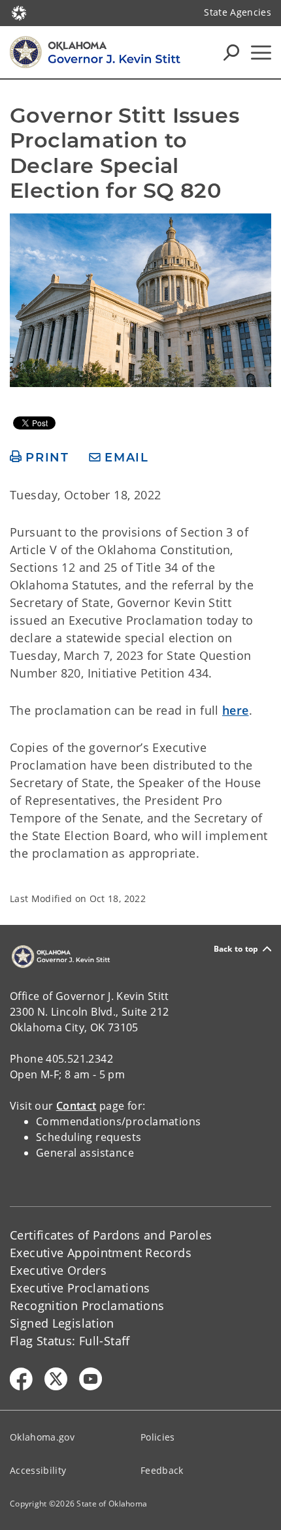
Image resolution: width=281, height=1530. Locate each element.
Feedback (162, 1470)
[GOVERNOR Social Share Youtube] (90, 1378)
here (235, 710)
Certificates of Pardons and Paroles (111, 1235)
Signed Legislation (62, 1323)
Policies (157, 1437)
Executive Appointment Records (100, 1252)
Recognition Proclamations (87, 1305)
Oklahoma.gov (42, 1437)
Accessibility (38, 1470)
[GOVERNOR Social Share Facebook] (21, 1378)
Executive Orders (58, 1270)
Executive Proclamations (80, 1288)
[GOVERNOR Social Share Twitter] (55, 1378)
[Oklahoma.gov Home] (19, 11)
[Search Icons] (231, 52)
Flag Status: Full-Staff (70, 1341)
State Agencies (237, 12)
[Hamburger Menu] (261, 52)
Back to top (236, 949)
